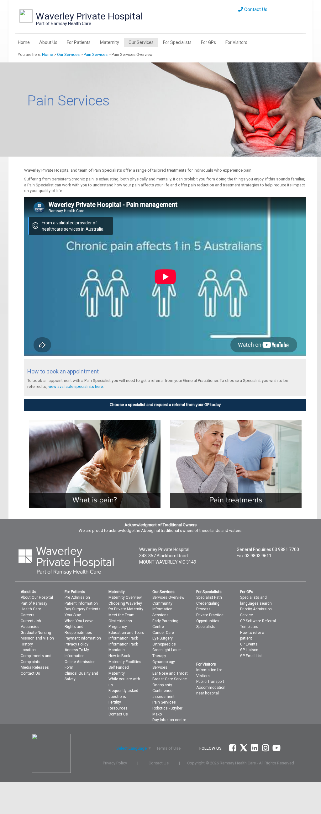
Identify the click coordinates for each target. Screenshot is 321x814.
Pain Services (96, 54)
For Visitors (236, 42)
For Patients (79, 42)
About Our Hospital (37, 597)
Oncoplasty (162, 685)
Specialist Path (209, 597)
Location (28, 650)
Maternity (109, 42)
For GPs (208, 42)
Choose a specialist (127, 404)
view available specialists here (75, 386)
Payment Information (83, 638)
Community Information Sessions (162, 609)
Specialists (205, 626)
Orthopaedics (164, 644)
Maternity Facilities (124, 662)
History (27, 644)
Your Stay (73, 615)
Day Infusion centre (169, 720)
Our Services (141, 42)
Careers (27, 615)
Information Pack (123, 638)
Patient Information (81, 603)
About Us (48, 42)
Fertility (114, 702)
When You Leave (79, 621)
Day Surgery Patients (83, 609)
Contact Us (255, 9)
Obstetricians (120, 621)
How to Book (119, 656)
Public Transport (210, 681)
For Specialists (177, 42)
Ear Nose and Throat (170, 673)
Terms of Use (168, 748)
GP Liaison (249, 650)
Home (24, 42)
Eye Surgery (162, 638)
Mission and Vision (37, 638)
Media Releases (35, 667)
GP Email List (251, 656)
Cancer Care (163, 632)
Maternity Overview (125, 597)
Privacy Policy (76, 644)
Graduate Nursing (36, 632)
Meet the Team (121, 615)
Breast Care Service (169, 679)
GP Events (249, 644)
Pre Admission (77, 597)
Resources (118, 708)
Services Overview (168, 597)
